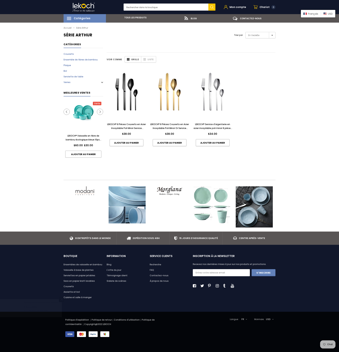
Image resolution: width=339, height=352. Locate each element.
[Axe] (254, 206)
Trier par (238, 35)
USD (268, 319)
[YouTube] (233, 285)
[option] (134, 17)
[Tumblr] (225, 285)
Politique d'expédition (77, 319)
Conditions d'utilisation (127, 319)
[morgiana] (169, 190)
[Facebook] (195, 285)
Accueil (68, 27)
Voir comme (114, 59)
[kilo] (127, 204)
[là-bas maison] (211, 204)
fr (242, 319)
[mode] (84, 190)
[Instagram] (218, 285)
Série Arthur (82, 27)
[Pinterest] (210, 285)
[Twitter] (203, 285)
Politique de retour (102, 319)
